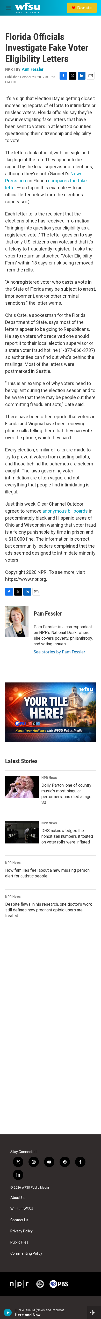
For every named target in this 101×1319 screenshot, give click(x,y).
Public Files (19, 1242)
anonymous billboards (65, 511)
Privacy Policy (21, 1231)
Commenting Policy (26, 1253)
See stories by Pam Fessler (59, 652)
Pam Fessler (32, 69)
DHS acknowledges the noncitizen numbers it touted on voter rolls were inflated (67, 836)
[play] (8, 1312)
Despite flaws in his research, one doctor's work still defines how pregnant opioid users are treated (48, 910)
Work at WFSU (21, 1209)
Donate (84, 7)
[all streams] (94, 1312)
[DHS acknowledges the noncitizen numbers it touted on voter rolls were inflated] (22, 832)
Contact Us (19, 1220)
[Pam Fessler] (16, 621)
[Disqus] (50, 1064)
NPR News (49, 778)
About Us (17, 1198)
